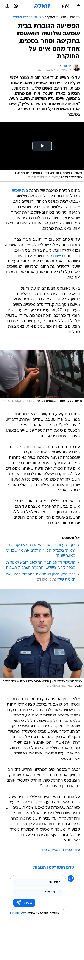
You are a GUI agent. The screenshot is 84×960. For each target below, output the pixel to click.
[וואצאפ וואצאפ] (16, 6)
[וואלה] (42, 6)
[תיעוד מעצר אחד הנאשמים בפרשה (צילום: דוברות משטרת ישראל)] (42, 377)
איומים (46, 850)
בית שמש (20, 191)
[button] (65, 6)
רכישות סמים (54, 256)
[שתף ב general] (7, 5)
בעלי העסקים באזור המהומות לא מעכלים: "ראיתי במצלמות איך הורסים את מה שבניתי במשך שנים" (40, 551)
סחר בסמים (72, 850)
